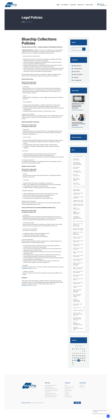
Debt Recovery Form (69, 387)
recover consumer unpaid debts (78, 328)
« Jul (73, 364)
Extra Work (76, 72)
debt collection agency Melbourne (78, 233)
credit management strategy (77, 213)
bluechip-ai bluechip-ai (78, 110)
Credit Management (77, 208)
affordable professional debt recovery (77, 163)
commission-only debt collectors (78, 205)
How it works (67, 389)
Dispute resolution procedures (76, 300)
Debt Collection (78, 221)
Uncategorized (77, 80)
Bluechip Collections (76, 184)
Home (23, 21)
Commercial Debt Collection (78, 194)
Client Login (82, 387)
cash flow (76, 187)
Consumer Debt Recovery (50, 393)
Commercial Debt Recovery (51, 389)
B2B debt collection (76, 175)
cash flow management (77, 190)
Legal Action (47, 392)
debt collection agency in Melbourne (78, 225)
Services (66, 392)
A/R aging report (78, 156)
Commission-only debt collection (78, 201)
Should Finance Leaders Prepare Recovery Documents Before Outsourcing (78, 106)
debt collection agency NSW (78, 237)
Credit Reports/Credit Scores (51, 395)
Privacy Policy (68, 395)
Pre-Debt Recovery (49, 387)
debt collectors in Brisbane (78, 272)
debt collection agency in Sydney (78, 229)
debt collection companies (78, 245)
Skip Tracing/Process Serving (51, 390)
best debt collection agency (76, 179)
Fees (66, 385)
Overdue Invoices (78, 310)
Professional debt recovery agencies (77, 319)
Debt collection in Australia (78, 260)
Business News (77, 66)
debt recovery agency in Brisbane (77, 291)
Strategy (75, 77)
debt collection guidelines (78, 256)
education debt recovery (77, 304)
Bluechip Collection (26, 402)
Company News (77, 69)
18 (74, 358)
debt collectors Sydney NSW (78, 283)
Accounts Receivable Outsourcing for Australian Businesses (78, 124)
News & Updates (77, 75)
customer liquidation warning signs (77, 217)
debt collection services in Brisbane (78, 264)
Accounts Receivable (76, 159)
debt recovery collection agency (77, 295)
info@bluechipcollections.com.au (29, 268)
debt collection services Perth (78, 268)
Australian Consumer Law (77, 171)
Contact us (81, 385)
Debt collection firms (78, 252)
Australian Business (76, 168)
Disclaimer (67, 393)
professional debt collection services (78, 314)
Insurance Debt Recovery (50, 397)
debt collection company (78, 249)
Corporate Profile (68, 397)
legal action (77, 308)
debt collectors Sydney (78, 279)
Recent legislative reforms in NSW (77, 323)
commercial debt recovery (78, 197)
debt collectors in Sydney (78, 275)
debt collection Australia (78, 241)
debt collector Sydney (77, 287)
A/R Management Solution (50, 385)
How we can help (68, 390)
